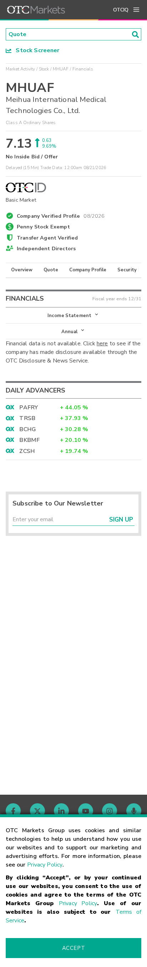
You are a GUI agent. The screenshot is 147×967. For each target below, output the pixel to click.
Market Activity (20, 69)
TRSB (27, 418)
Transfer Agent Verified (47, 237)
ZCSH (27, 451)
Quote (51, 270)
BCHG (27, 429)
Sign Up (121, 519)
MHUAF (61, 69)
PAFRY (28, 407)
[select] (6, 312)
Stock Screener (35, 50)
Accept (73, 948)
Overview (21, 270)
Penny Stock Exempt (43, 226)
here (102, 343)
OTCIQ (120, 9)
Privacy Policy (44, 865)
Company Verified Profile (61, 214)
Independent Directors (46, 248)
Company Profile (87, 270)
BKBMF (29, 440)
